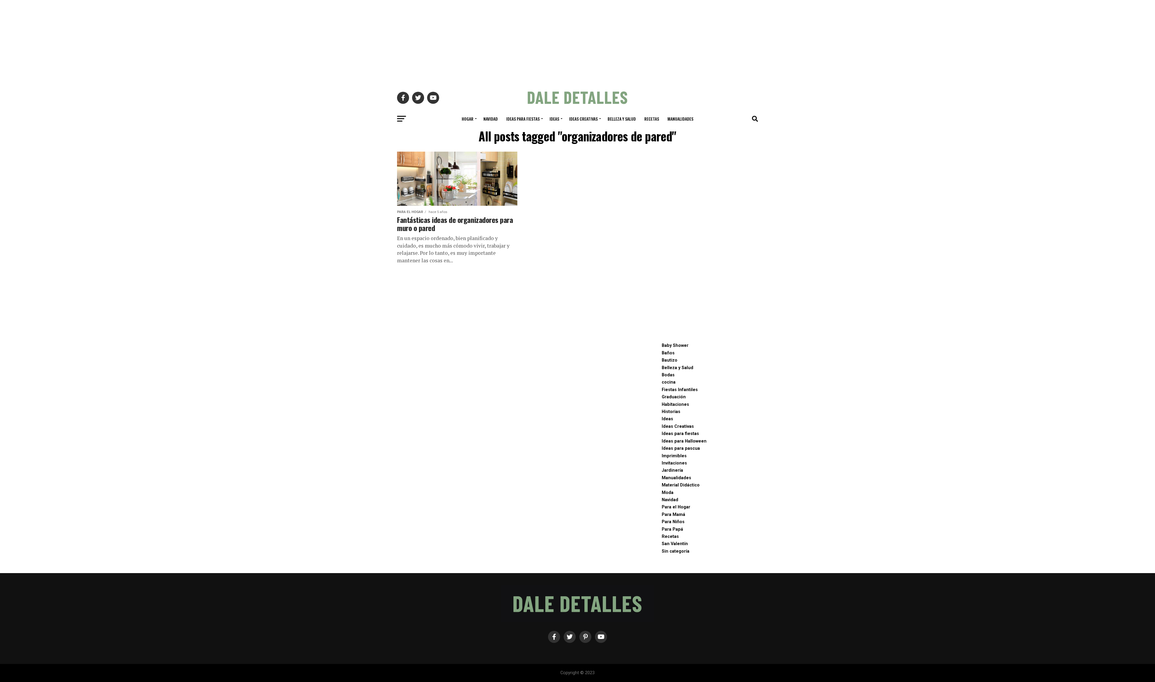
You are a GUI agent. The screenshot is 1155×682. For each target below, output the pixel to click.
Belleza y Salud (622, 119)
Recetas (651, 119)
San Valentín (675, 543)
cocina (669, 382)
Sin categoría (675, 551)
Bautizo (669, 360)
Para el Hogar (676, 507)
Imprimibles (674, 455)
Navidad (490, 119)
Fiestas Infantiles (680, 389)
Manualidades (680, 119)
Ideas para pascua (681, 448)
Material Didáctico (681, 485)
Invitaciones (674, 463)
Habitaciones (675, 404)
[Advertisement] (577, 42)
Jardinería (672, 470)
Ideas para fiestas (523, 119)
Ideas (554, 119)
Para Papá (672, 529)
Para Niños (673, 521)
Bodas (668, 375)
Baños (668, 353)
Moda (667, 492)
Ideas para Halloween (684, 441)
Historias (671, 411)
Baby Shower (675, 345)
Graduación (674, 397)
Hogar (467, 119)
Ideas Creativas (583, 119)
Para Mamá (673, 514)
